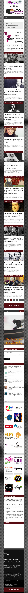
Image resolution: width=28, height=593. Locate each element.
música (8, 577)
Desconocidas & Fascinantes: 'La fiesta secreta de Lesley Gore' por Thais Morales (14, 140)
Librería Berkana (11, 575)
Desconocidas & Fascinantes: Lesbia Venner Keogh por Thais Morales (14, 367)
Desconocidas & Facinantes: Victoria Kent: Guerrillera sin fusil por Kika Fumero (13, 91)
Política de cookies (13, 584)
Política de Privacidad (9, 585)
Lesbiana (5, 575)
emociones (16, 574)
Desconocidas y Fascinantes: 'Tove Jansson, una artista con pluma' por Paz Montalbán (13, 264)
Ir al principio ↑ (14, 305)
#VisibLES (13, 573)
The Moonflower (10, 578)
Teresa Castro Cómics (10, 514)
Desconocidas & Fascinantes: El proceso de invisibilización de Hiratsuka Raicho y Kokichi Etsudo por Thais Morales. (13, 117)
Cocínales (6, 574)
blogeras (18, 573)
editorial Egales (11, 574)
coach (21, 573)
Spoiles (5, 578)
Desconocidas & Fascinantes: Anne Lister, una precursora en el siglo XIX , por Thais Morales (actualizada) (13, 215)
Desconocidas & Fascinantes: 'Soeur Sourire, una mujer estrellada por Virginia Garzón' (13, 165)
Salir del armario (17, 577)
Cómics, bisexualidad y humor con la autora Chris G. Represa (14, 515)
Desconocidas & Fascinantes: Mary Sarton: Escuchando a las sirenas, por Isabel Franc (13, 289)
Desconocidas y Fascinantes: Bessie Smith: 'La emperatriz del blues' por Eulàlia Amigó (13, 66)
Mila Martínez (16, 576)
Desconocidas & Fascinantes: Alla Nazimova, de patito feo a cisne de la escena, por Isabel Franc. (13, 239)
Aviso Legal (14, 354)
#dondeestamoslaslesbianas (9, 571)
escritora (19, 574)
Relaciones (12, 577)
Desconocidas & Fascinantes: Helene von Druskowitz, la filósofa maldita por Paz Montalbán (13, 190)
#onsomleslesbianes (18, 571)
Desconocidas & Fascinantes (13, 53)
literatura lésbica (7, 576)
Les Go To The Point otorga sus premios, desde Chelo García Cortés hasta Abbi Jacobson (15, 511)
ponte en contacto (7, 566)
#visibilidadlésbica (7, 573)
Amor (16, 573)
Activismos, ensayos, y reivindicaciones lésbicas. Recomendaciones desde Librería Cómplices (16, 387)
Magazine (12, 576)
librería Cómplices (17, 575)
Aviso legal (7, 584)
